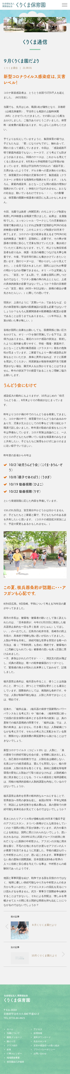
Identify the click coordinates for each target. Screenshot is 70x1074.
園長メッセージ (14, 1037)
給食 (9, 1049)
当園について (13, 1033)
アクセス (38, 1029)
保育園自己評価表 (15, 1062)
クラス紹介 (12, 1045)
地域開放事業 (13, 1057)
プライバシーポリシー (44, 1049)
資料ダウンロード (42, 1037)
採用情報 (38, 1033)
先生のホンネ (40, 1041)
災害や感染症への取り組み (46, 1045)
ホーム (10, 1029)
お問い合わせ (40, 1053)
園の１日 (11, 1041)
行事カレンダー (14, 1053)
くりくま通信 (11, 68)
